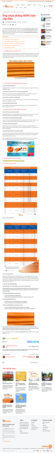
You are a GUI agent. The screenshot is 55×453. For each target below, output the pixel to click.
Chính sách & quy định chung (7, 448)
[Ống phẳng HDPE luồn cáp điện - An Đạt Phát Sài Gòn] (8, 398)
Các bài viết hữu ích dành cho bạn (34, 428)
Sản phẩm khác (45, 427)
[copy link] (15, 25)
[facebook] (32, 346)
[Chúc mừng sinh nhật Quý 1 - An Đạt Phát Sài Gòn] (21, 376)
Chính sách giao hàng (25, 448)
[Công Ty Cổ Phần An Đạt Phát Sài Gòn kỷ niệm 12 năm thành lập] (21, 398)
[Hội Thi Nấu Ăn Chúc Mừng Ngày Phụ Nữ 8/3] (34, 376)
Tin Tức (20, 7)
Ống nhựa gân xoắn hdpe (46, 423)
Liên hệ (25, 7)
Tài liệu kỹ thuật (48, 448)
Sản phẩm (29, 4)
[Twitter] (34, 346)
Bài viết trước (6, 354)
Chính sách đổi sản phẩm (41, 448)
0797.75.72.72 (25, 422)
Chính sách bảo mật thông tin (16, 448)
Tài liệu (32, 424)
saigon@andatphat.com (49, 1)
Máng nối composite (46, 430)
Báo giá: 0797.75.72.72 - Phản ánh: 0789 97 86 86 (36, 1)
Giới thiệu (22, 4)
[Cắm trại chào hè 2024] (8, 376)
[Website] (33, 346)
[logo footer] (9, 421)
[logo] (9, 6)
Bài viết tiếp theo (34, 354)
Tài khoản (4, 1)
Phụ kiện (44, 425)
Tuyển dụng (33, 425)
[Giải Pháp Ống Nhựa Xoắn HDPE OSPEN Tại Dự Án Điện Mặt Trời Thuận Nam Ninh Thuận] (43, 43)
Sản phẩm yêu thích (9, 1)
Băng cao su (45, 429)
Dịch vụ (39, 4)
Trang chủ (17, 4)
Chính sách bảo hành (33, 448)
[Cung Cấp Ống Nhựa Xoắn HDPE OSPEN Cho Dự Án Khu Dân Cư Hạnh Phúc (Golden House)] (43, 19)
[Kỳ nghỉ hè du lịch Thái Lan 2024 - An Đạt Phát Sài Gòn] (47, 376)
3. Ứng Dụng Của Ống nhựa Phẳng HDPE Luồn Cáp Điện (13, 43)
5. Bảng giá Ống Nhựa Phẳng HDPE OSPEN (11, 45)
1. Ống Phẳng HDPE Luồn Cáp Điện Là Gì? (11, 39)
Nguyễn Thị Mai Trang (12, 22)
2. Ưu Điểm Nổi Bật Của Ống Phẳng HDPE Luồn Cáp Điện (14, 41)
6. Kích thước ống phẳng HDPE (9, 47)
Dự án (17, 7)
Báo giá (34, 4)
